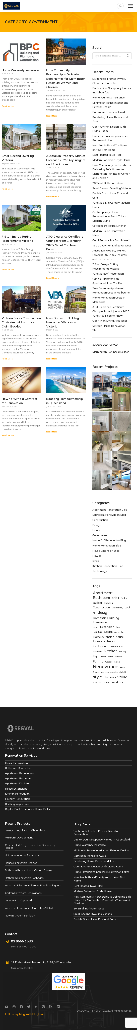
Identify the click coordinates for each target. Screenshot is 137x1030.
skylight (122, 672)
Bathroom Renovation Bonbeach (24, 877)
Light (96, 656)
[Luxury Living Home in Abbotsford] (102, 382)
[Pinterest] (43, 1006)
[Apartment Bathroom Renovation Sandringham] (122, 441)
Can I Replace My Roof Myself (110, 240)
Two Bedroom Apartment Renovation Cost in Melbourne (111, 290)
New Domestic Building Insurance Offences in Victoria (62, 322)
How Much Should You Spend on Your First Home (110, 147)
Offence (118, 656)
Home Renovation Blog (106, 545)
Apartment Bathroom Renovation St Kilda (29, 908)
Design (96, 525)
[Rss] (50, 1006)
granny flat (118, 632)
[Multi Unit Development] (122, 382)
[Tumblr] (36, 1006)
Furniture (97, 631)
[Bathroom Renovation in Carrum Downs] (122, 421)
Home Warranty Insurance (20, 70)
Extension (107, 627)
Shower (96, 672)
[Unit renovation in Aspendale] (122, 402)
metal (103, 656)
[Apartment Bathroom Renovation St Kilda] (102, 480)
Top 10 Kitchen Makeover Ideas (111, 245)
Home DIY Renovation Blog (109, 540)
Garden (108, 631)
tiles (106, 677)
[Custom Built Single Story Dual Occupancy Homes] (102, 402)
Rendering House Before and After (110, 119)
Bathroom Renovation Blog (109, 514)
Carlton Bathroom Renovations (23, 893)
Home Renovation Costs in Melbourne (108, 300)
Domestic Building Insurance (106, 620)
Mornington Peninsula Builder (110, 351)
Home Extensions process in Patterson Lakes (109, 138)
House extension (105, 641)
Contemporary (117, 608)
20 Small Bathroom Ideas (107, 183)
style (97, 677)
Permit (98, 661)
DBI (94, 613)
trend (113, 677)
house (120, 637)
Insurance (115, 646)
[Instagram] (14, 1006)
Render (117, 662)
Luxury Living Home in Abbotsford (25, 830)
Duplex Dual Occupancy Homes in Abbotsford (111, 90)
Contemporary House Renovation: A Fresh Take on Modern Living (110, 216)
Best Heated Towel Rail (106, 154)
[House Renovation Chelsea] (102, 421)
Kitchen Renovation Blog (107, 566)
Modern (110, 656)
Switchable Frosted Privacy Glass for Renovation (109, 81)
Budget (124, 598)
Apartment (103, 593)
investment (97, 651)
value (122, 677)
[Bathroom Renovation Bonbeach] (102, 441)
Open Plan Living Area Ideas (109, 320)
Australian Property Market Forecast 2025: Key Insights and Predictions (65, 160)
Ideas (95, 561)
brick (115, 598)
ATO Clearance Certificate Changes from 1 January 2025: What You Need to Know (111, 311)
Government (100, 535)
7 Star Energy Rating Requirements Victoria (105, 266)
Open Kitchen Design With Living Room (109, 129)
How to (96, 555)
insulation (99, 646)
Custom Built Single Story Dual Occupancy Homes (30, 846)
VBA (95, 682)
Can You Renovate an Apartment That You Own (108, 281)
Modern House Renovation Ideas (108, 233)
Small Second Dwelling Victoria (111, 188)
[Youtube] (6, 1006)
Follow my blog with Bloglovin (24, 1014)
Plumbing (108, 662)
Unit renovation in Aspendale (22, 855)
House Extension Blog (105, 550)
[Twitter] (28, 1006)
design (104, 612)
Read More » (8, 106)
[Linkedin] (58, 1006)
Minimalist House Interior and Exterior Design (110, 105)
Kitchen (111, 651)
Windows (117, 682)
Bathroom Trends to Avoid (108, 112)
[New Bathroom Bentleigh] (122, 480)
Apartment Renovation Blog (109, 509)
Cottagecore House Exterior (109, 225)
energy (95, 627)
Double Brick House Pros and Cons (110, 195)
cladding (108, 602)
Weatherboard (104, 682)
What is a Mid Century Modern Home (111, 205)
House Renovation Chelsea (21, 862)
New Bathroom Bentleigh (20, 915)
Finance (97, 530)
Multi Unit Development (19, 837)
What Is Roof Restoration (108, 273)
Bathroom (101, 597)
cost (127, 607)
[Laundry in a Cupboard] (122, 460)
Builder (97, 602)
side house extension (109, 672)
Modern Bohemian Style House (111, 160)
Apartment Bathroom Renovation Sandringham (33, 885)
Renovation (105, 666)
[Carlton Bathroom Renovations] (102, 460)
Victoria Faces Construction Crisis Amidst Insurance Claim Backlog (21, 322)
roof (123, 667)
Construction (100, 520)
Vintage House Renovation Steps (108, 328)
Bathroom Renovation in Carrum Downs (28, 870)
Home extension (103, 637)
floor (118, 627)
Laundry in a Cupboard (18, 900)
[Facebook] (21, 1006)
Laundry (122, 651)
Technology (99, 571)
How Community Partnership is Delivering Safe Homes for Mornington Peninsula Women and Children (66, 78)
